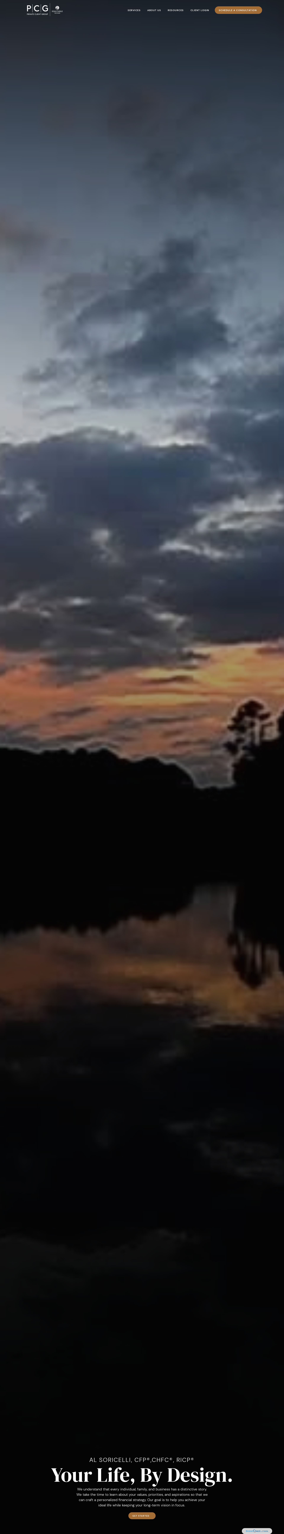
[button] (134, 10)
